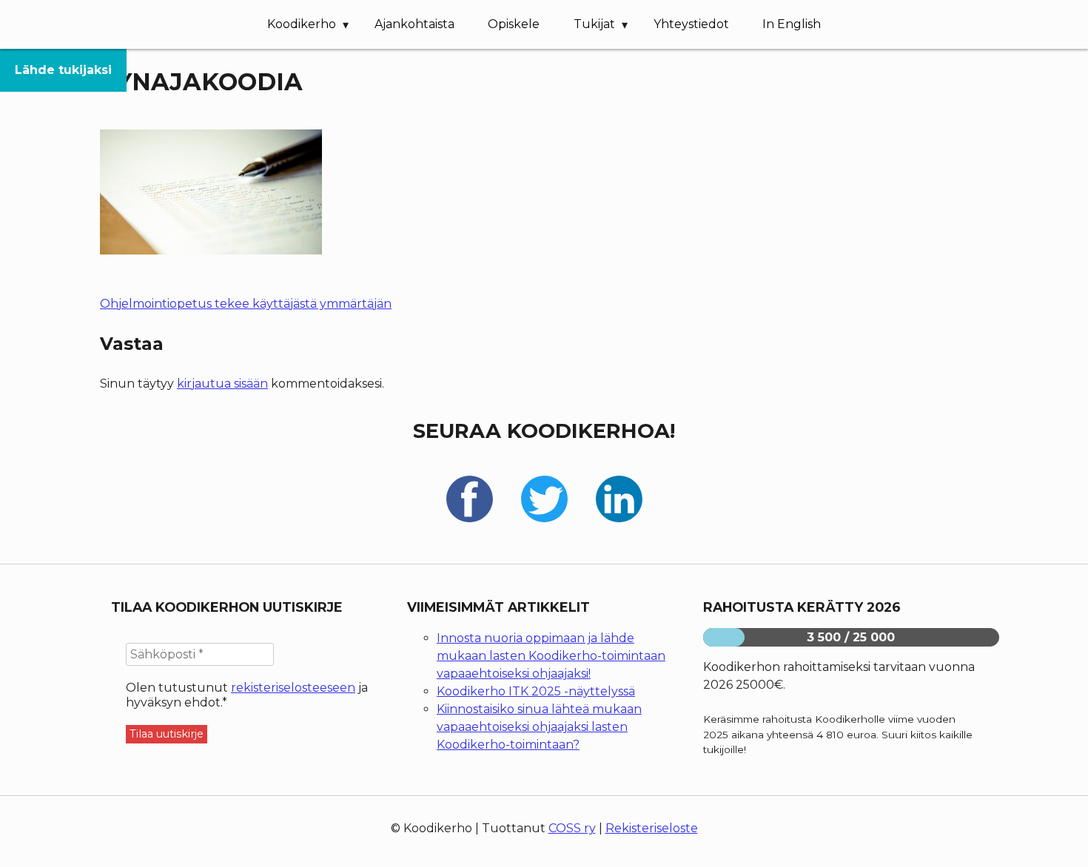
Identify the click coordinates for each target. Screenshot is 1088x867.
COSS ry (572, 828)
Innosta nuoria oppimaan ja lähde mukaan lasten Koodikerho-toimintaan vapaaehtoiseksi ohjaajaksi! (551, 656)
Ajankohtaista (414, 24)
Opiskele (514, 24)
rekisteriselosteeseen (293, 688)
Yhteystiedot (691, 24)
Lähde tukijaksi (63, 70)
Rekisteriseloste (651, 828)
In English (791, 24)
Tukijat (594, 24)
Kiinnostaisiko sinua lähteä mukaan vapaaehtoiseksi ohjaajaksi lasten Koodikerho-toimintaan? (539, 727)
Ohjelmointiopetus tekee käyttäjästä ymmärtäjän (246, 304)
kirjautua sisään (222, 384)
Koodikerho (301, 24)
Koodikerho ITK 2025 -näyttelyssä (536, 691)
